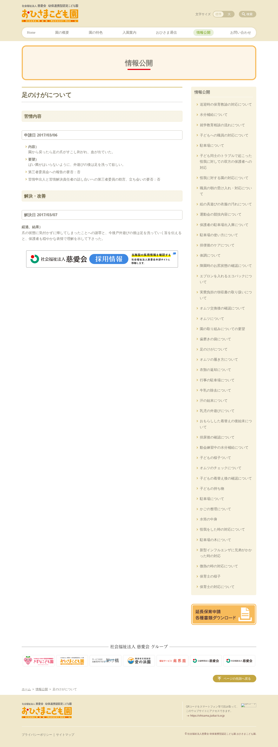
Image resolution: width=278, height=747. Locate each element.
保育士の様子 (210, 576)
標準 (218, 14)
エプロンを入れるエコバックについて (226, 279)
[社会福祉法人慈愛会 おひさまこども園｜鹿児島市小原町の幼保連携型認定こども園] (50, 13)
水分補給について (214, 114)
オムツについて (212, 318)
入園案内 (129, 32)
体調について (210, 255)
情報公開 (203, 32)
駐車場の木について (215, 539)
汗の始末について (214, 400)
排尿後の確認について (217, 437)
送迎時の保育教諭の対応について (226, 104)
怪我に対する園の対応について (224, 177)
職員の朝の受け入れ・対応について (226, 191)
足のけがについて (214, 349)
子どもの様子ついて (215, 457)
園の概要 (62, 32)
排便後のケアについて (217, 245)
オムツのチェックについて (221, 467)
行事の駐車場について (217, 380)
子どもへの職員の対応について (224, 135)
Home (31, 32)
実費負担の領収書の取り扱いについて (226, 295)
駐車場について (212, 145)
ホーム (26, 689)
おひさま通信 (166, 32)
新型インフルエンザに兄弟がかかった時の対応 (226, 553)
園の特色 (96, 32)
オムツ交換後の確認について (222, 308)
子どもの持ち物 (212, 488)
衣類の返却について (215, 369)
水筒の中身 (208, 519)
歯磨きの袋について (215, 339)
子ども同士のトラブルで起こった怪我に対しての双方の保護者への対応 (226, 161)
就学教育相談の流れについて (222, 125)
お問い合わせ (240, 32)
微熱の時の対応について (219, 566)
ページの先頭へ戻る (237, 678)
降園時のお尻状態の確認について (226, 265)
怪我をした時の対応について (222, 529)
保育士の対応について (217, 586)
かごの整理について (215, 508)
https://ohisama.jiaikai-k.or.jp (207, 715)
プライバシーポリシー (37, 734)
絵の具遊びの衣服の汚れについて (226, 204)
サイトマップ (65, 734)
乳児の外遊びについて (217, 410)
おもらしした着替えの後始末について (226, 423)
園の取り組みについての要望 (222, 328)
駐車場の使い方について (219, 234)
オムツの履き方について (219, 359)
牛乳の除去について (215, 390)
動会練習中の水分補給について (224, 447)
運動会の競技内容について (221, 214)
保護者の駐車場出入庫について (224, 224)
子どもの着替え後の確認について (226, 478)
